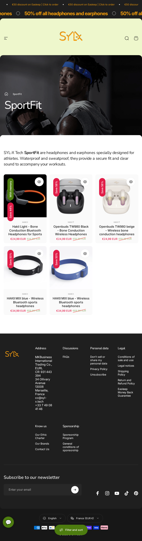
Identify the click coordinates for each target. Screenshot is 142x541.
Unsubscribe (98, 374)
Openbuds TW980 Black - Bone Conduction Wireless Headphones (71, 230)
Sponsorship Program (71, 436)
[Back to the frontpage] (6, 94)
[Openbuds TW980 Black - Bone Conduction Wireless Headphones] (71, 195)
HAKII (25, 222)
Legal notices (126, 365)
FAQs (66, 356)
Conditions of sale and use (126, 358)
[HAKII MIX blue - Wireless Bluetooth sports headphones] (25, 267)
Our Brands (42, 443)
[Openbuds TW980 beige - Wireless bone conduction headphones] (116, 195)
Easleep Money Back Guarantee (125, 392)
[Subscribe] (75, 489)
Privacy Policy (98, 369)
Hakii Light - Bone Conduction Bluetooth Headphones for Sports (25, 230)
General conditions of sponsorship (71, 447)
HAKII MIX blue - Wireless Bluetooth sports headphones (25, 302)
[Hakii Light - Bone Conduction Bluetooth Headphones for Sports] (25, 195)
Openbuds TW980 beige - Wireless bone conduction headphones (117, 230)
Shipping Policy (123, 373)
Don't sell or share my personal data (98, 360)
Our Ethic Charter (41, 436)
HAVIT (71, 222)
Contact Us (42, 449)
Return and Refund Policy (126, 381)
